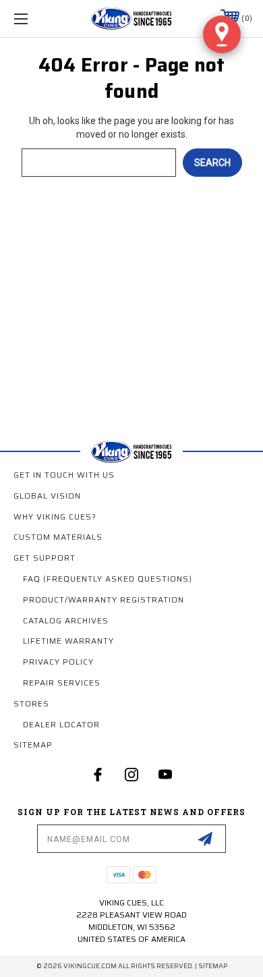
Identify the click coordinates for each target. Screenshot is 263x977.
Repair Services (61, 682)
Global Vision (47, 495)
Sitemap (33, 744)
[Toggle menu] (37, 18)
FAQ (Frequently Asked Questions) (107, 578)
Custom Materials (58, 536)
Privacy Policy (58, 661)
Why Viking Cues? (54, 516)
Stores (31, 703)
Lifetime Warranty (68, 640)
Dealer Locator (61, 724)
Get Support (44, 557)
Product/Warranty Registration (103, 599)
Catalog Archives (66, 620)
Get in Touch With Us (64, 474)
